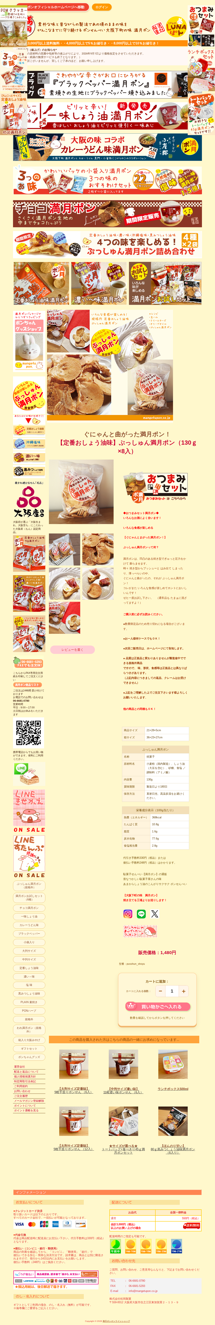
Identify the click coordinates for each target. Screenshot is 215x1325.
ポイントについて (25, 1105)
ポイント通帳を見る (26, 1110)
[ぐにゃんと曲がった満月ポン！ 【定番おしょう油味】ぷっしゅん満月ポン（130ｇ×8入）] (64, 549)
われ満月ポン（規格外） (29, 1029)
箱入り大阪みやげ (29, 1040)
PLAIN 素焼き (29, 1002)
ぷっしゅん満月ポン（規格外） (29, 885)
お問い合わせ (22, 1091)
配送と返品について (26, 1071)
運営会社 (19, 1066)
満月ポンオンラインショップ (116, 1321)
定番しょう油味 (29, 968)
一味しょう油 (29, 916)
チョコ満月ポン (29, 907)
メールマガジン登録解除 (29, 1100)
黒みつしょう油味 (29, 993)
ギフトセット (29, 1048)
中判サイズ (29, 959)
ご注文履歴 (21, 1096)
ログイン (102, 7)
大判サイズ (29, 950)
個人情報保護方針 (25, 1076)
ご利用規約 (21, 1086)
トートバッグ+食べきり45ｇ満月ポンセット (123, 1149)
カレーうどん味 (29, 925)
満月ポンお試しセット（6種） (29, 897)
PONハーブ (29, 1010)
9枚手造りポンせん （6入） (73, 1090)
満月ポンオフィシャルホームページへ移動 (52, 7)
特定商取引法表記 (25, 1081)
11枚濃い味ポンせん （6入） (123, 1090)
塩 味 (29, 985)
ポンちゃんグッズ (29, 1057)
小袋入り (29, 942)
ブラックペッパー (29, 933)
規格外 (29, 1019)
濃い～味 (29, 976)
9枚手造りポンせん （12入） (74, 1147)
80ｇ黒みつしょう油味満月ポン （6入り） (173, 1149)
